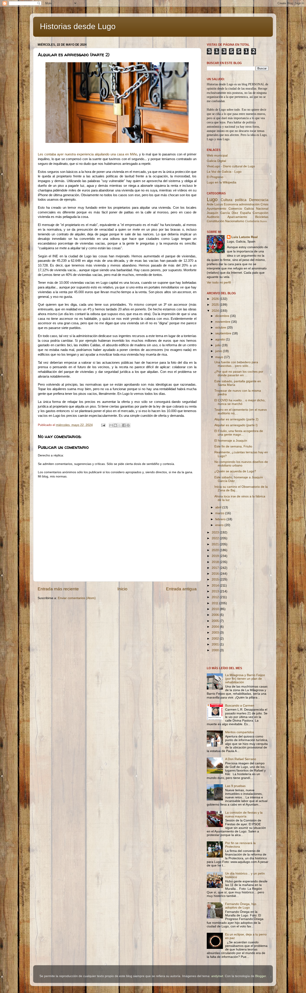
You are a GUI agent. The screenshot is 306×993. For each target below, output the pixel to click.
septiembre (223, 333)
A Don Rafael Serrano (240, 759)
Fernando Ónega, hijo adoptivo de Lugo (240, 905)
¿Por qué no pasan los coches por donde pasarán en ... (238, 373)
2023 (216, 532)
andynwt (217, 976)
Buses (263, 221)
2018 (216, 562)
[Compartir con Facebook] (124, 425)
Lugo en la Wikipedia (221, 182)
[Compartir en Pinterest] (128, 425)
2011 (215, 603)
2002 (216, 638)
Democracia (258, 200)
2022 (216, 538)
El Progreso (215, 177)
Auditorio (213, 217)
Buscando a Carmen (239, 705)
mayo (219, 357)
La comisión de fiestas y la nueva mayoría (244, 814)
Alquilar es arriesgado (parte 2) (236, 419)
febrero (220, 519)
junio (219, 351)
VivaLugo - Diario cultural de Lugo (231, 166)
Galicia (249, 208)
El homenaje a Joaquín (230, 440)
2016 (216, 573)
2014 (216, 585)
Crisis (264, 204)
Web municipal (217, 155)
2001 (216, 644)
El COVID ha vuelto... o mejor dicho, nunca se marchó (239, 402)
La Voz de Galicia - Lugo (224, 171)
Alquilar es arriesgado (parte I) (236, 425)
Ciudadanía (252, 221)
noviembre (223, 321)
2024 (216, 310)
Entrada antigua (181, 589)
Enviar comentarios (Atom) (77, 598)
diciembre (222, 316)
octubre (221, 327)
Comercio (235, 208)
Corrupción (260, 213)
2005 (216, 621)
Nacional (262, 208)
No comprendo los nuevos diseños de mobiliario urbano (241, 463)
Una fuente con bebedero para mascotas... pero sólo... (236, 364)
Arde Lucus (215, 204)
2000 (216, 650)
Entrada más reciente (58, 589)
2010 (216, 609)
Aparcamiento (237, 217)
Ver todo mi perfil (219, 282)
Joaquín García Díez (222, 213)
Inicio (122, 589)
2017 (216, 568)
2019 (216, 556)
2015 (216, 579)
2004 (216, 626)
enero (219, 525)
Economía (231, 204)
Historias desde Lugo (78, 26)
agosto (220, 339)
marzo (220, 513)
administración (249, 204)
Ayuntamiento (216, 208)
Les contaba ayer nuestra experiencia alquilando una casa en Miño (87, 154)
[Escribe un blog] (115, 425)
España (245, 213)
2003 (216, 632)
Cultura (226, 200)
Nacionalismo (234, 221)
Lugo (212, 199)
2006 (216, 615)
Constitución (215, 221)
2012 (216, 597)
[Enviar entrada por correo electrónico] (103, 425)
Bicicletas (261, 217)
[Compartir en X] (119, 425)
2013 (216, 591)
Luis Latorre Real (244, 237)
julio (218, 345)
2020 (216, 550)
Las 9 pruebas (235, 786)
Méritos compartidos (239, 732)
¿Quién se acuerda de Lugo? (235, 471)
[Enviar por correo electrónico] (111, 425)
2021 (216, 544)
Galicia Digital (216, 161)
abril (218, 507)
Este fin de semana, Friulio (233, 446)
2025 (216, 304)
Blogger (260, 976)
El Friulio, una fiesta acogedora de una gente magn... (238, 432)
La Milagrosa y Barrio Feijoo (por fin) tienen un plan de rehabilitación (245, 678)
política (240, 200)
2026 (216, 299)
